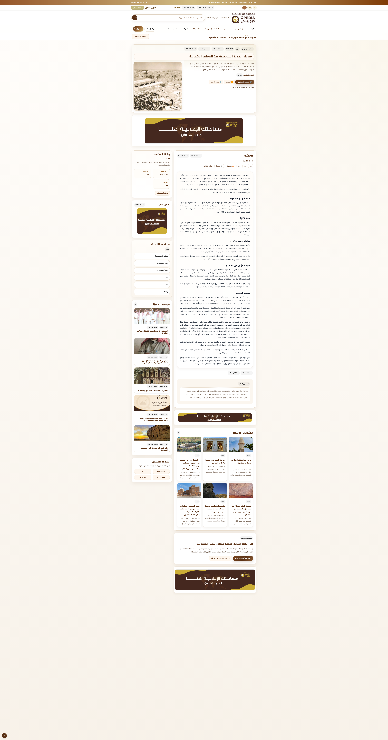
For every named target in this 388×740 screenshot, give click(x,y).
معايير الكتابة (173, 28)
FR (255, 7)
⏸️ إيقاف (229, 82)
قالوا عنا (184, 28)
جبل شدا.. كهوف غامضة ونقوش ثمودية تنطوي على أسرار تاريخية (215, 509)
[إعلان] (152, 220)
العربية (239, 75)
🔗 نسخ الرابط (216, 82)
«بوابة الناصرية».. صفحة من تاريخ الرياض (215, 461)
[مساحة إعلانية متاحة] (194, 130)
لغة (166, 284)
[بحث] (134, 17)
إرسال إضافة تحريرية (243, 558)
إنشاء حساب (138, 7)
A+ (250, 166)
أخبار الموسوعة (162, 263)
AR (244, 7)
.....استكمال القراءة (208, 69)
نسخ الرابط (143, 477)
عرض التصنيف (162, 193)
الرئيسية (250, 28)
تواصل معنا (150, 28)
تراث (166, 277)
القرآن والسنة (162, 270)
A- (245, 166)
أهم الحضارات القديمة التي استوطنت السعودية (154, 449)
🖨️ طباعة (219, 166)
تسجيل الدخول (151, 7)
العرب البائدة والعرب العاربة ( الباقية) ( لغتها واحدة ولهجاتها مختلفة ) (154, 419)
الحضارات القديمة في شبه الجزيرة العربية (153, 390)
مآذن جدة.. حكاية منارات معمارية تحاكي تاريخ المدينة (241, 462)
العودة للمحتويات (140, 36)
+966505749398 (136, 2)
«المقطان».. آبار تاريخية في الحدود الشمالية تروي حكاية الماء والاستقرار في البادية (189, 464)
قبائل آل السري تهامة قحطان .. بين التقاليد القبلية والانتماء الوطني (155, 361)
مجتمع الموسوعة (161, 256)
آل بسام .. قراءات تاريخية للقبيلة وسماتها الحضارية (152, 332)
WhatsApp (161, 477)
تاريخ (237, 49)
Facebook (161, 471)
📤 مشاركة (230, 166)
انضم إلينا (138, 28)
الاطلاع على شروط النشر (220, 558)
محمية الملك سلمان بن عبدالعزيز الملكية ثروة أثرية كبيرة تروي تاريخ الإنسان (241, 510)
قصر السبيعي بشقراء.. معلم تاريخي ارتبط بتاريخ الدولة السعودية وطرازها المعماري (189, 510)
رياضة (166, 291)
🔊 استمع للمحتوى (244, 82)
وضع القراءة (207, 166)
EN (250, 7)
